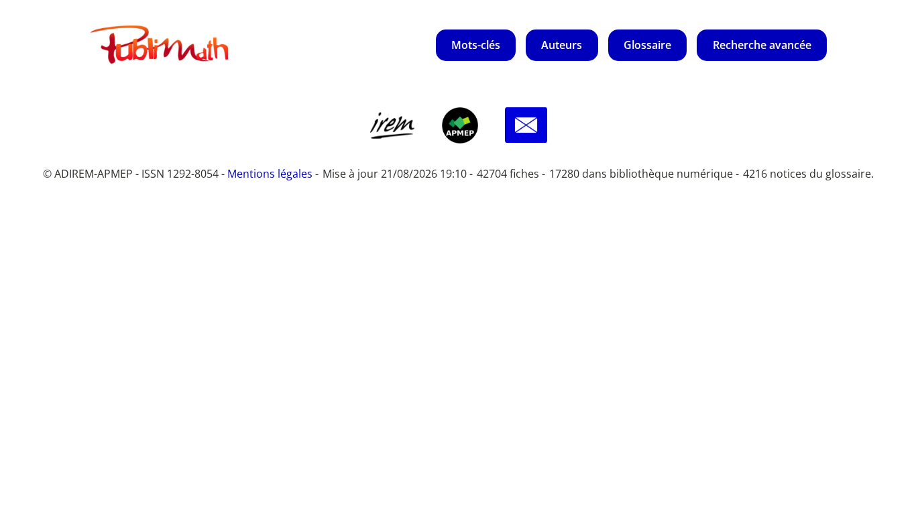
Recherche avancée (762, 45)
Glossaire (647, 45)
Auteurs (561, 45)
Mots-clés (475, 45)
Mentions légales (269, 173)
